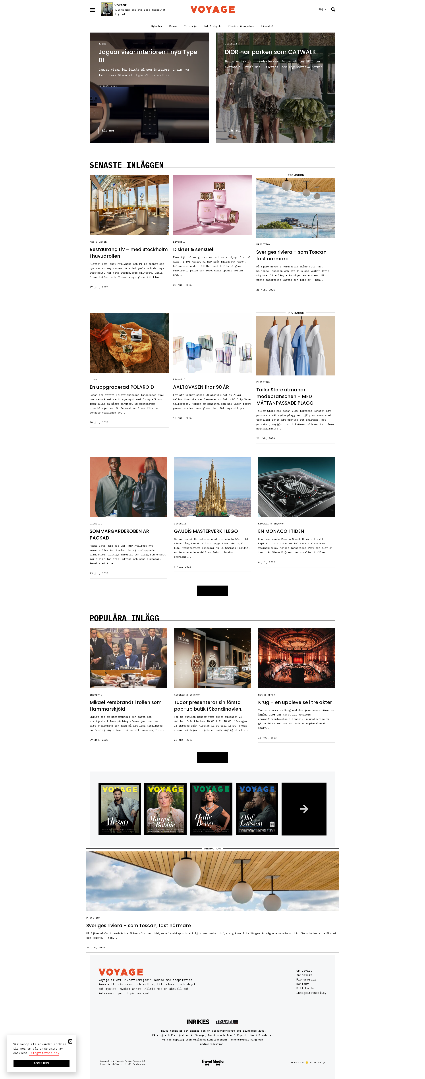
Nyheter (156, 26)
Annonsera (304, 975)
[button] (212, 591)
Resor (173, 26)
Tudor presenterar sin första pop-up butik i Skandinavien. (208, 705)
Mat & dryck (212, 26)
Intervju (190, 26)
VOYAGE (120, 5)
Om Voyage (304, 971)
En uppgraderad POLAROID (122, 387)
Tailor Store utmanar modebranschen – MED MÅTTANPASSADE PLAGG (284, 396)
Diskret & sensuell (193, 249)
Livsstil (267, 26)
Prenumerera (306, 979)
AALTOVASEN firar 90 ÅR (201, 387)
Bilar (102, 43)
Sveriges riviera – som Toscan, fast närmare (138, 925)
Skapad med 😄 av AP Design (308, 1062)
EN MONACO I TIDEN (281, 531)
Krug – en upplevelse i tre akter (295, 702)
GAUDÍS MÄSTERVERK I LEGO (206, 531)
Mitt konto (305, 988)
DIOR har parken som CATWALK (270, 52)
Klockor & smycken (241, 26)
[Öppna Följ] (325, 9)
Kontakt (302, 984)
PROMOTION (263, 244)
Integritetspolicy (311, 993)
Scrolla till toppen (413, 1048)
